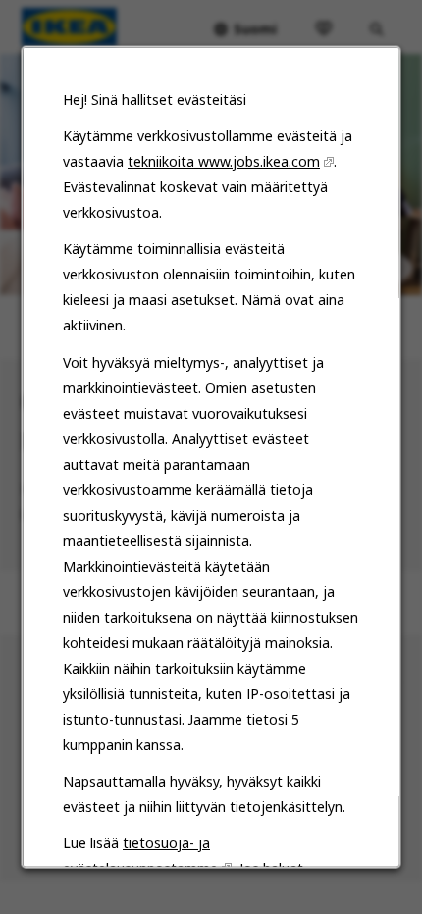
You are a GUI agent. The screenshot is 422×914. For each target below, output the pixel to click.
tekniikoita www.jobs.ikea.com (224, 161)
